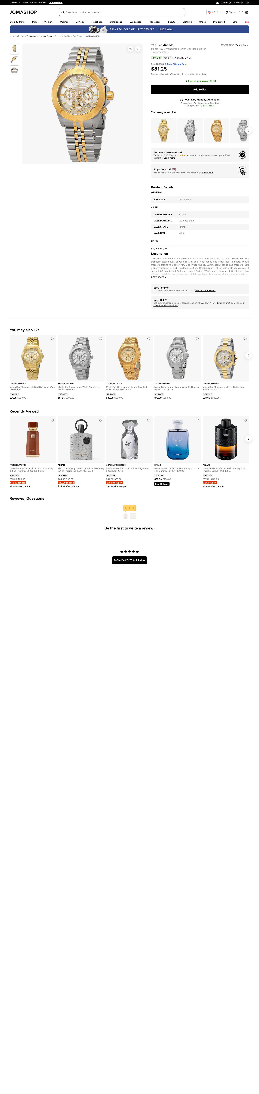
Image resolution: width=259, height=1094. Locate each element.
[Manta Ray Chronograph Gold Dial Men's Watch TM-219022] (52, 339)
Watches (64, 22)
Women (48, 22)
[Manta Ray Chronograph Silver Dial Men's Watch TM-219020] (138, 49)
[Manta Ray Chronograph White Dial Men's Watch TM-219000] (100, 339)
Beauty (171, 22)
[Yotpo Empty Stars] (227, 45)
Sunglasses (116, 22)
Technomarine (33, 36)
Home (12, 36)
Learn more (169, 157)
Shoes (202, 22)
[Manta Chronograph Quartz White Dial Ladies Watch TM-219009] (197, 339)
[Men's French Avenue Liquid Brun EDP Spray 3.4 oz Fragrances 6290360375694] (52, 420)
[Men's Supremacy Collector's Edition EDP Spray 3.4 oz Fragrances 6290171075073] (100, 420)
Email (219, 303)
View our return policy (205, 290)
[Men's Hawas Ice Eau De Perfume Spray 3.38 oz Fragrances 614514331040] (197, 420)
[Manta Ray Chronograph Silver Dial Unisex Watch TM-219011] (245, 339)
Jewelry (80, 22)
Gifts (234, 22)
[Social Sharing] (130, 49)
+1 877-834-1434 (207, 303)
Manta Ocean (46, 36)
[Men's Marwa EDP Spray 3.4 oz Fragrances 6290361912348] (149, 420)
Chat (227, 303)
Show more (157, 276)
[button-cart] (247, 12)
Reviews (17, 499)
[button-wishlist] (241, 12)
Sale (247, 22)
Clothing (187, 22)
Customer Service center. (165, 305)
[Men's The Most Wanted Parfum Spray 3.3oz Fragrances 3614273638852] (245, 420)
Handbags (97, 22)
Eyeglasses (135, 22)
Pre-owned (219, 22)
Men (34, 22)
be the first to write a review (129, 560)
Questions (35, 499)
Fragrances (155, 22)
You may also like (163, 112)
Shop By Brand (17, 22)
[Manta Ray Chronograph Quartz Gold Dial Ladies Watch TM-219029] (149, 339)
